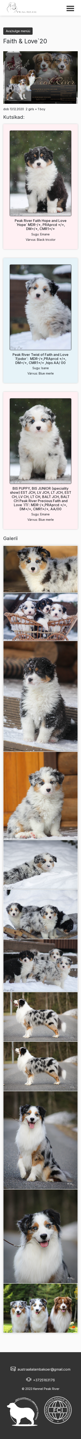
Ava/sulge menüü (18, 31)
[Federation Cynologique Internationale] (58, 1410)
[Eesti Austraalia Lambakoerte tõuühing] (24, 1410)
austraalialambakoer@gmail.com (43, 1369)
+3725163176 (44, 1380)
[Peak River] (22, 7)
